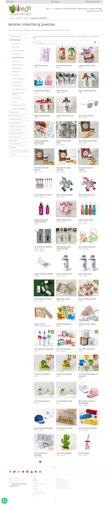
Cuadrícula (95, 42)
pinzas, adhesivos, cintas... (19, 105)
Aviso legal (58, 478)
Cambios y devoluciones (62, 484)
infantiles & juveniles (18, 57)
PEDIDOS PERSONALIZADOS (20, 151)
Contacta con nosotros (92, 11)
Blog (101, 11)
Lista (99, 42)
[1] (96, 281)
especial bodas (16, 43)
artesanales (15, 75)
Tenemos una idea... (83, 8)
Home (47, 8)
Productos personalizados (69, 8)
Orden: (38, 42)
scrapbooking (16, 98)
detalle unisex (16, 61)
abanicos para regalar (18, 50)
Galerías (35, 488)
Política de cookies (61, 486)
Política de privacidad (61, 480)
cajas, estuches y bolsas (18, 89)
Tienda (52, 8)
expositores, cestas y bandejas (18, 93)
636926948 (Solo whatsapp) (19, 484)
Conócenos (58, 8)
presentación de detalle (18, 108)
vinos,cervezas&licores (18, 78)
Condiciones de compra (62, 482)
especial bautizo (16, 68)
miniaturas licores (17, 82)
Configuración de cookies (62, 488)
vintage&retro (16, 71)
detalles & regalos (21, 18)
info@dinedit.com (14, 486)
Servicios (35, 486)
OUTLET (13, 154)
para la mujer (15, 47)
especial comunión (17, 64)
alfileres (14, 101)
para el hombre (16, 54)
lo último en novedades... (96, 8)
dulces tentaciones (17, 86)
